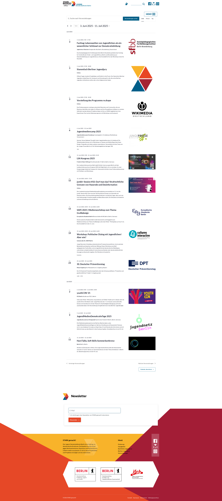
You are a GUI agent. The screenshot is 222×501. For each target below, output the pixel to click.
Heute (76, 25)
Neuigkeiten (121, 446)
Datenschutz (143, 497)
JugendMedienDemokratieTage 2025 (94, 316)
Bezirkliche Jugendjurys (125, 449)
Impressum (136, 497)
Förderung (121, 444)
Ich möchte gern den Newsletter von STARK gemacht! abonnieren (89, 415)
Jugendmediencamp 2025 (89, 131)
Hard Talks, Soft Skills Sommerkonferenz (95, 340)
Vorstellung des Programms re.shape (94, 100)
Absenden (74, 420)
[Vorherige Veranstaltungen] (68, 26)
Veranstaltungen (123, 453)
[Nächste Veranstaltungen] (71, 26)
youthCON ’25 (83, 293)
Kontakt (130, 497)
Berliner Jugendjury (124, 451)
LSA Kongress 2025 (86, 158)
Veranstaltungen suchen (131, 18)
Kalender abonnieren (146, 369)
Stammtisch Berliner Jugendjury (92, 69)
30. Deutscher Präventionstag (91, 264)
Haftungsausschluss (153, 497)
